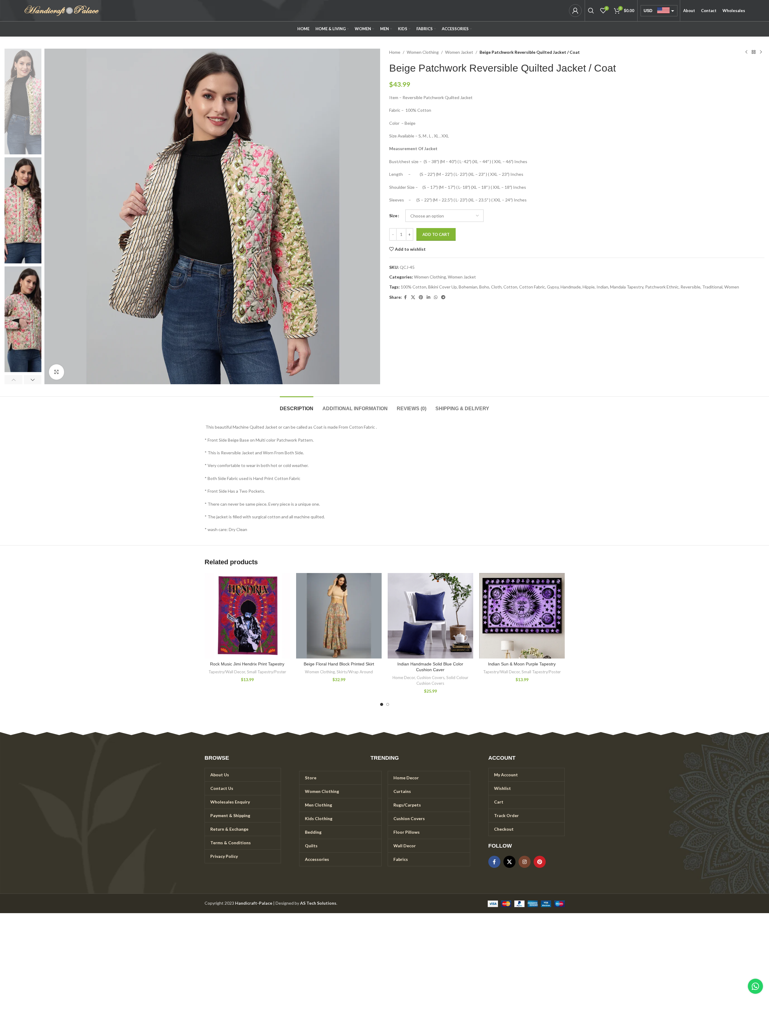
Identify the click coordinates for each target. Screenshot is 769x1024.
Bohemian (468, 286)
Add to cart (436, 234)
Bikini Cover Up (442, 286)
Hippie (589, 286)
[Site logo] (61, 10)
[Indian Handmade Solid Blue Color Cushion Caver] (430, 616)
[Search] (591, 11)
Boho (484, 286)
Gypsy (553, 286)
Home (394, 52)
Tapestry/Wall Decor (226, 671)
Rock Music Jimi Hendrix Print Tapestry (247, 664)
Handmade (571, 286)
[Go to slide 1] (381, 704)
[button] (13, 379)
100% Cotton (413, 286)
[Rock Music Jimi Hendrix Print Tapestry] (247, 616)
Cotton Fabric (532, 286)
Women (731, 286)
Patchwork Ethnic (662, 286)
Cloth (496, 286)
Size (393, 215)
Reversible (690, 286)
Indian (602, 286)
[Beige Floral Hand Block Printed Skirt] (339, 616)
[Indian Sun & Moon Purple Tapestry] (522, 616)
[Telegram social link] (443, 297)
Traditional (712, 286)
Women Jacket (459, 52)
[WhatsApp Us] (755, 986)
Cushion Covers (430, 677)
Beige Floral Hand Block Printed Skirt (339, 664)
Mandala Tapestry (626, 286)
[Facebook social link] (405, 297)
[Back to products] (753, 52)
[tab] (296, 405)
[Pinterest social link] (421, 297)
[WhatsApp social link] (435, 297)
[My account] (575, 11)
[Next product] (760, 52)
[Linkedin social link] (428, 297)
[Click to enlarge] (56, 371)
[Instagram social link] (525, 862)
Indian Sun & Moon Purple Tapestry (522, 664)
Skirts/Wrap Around (355, 671)
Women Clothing (423, 52)
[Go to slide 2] (387, 704)
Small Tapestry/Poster (266, 671)
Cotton (510, 286)
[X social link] (413, 297)
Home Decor (404, 677)
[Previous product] (746, 52)
